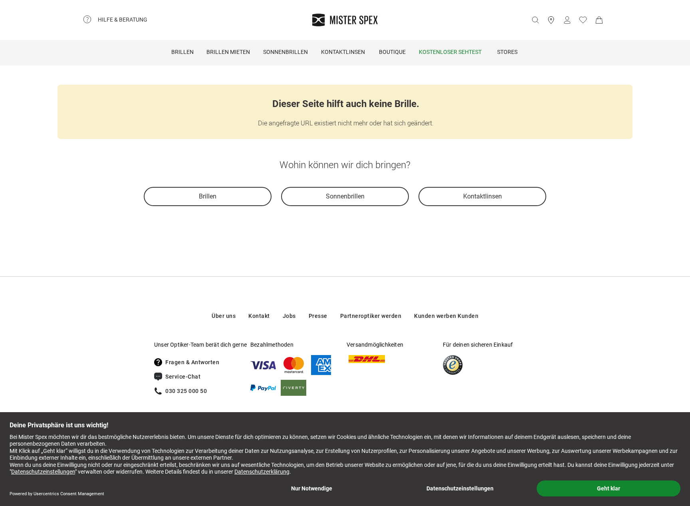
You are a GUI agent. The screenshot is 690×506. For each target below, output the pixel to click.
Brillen (182, 52)
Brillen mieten (228, 52)
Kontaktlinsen (343, 52)
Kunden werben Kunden (446, 316)
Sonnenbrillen (285, 52)
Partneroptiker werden (371, 316)
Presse (318, 316)
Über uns (224, 316)
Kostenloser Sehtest (450, 52)
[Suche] (535, 20)
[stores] (551, 20)
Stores (507, 52)
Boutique (392, 52)
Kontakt (259, 316)
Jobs (289, 316)
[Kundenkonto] (567, 20)
